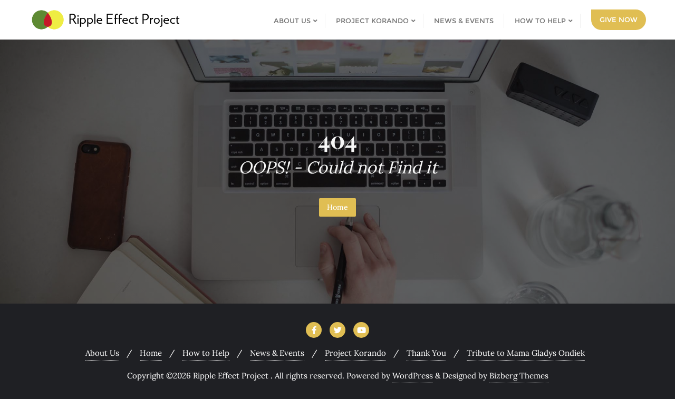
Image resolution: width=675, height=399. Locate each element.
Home (337, 207)
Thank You (426, 353)
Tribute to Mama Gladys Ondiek (526, 353)
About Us (102, 353)
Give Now (619, 19)
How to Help (205, 353)
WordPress (412, 376)
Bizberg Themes (518, 376)
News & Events (277, 353)
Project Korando (355, 353)
